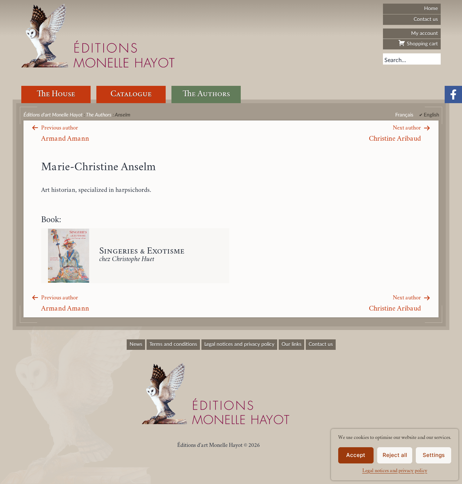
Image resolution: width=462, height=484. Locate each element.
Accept (355, 455)
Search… (395, 60)
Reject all (395, 455)
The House (56, 94)
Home (431, 8)
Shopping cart (421, 44)
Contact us (426, 19)
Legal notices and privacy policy (394, 471)
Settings (434, 455)
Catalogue (131, 94)
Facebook (453, 94)
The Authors (206, 94)
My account (424, 33)
